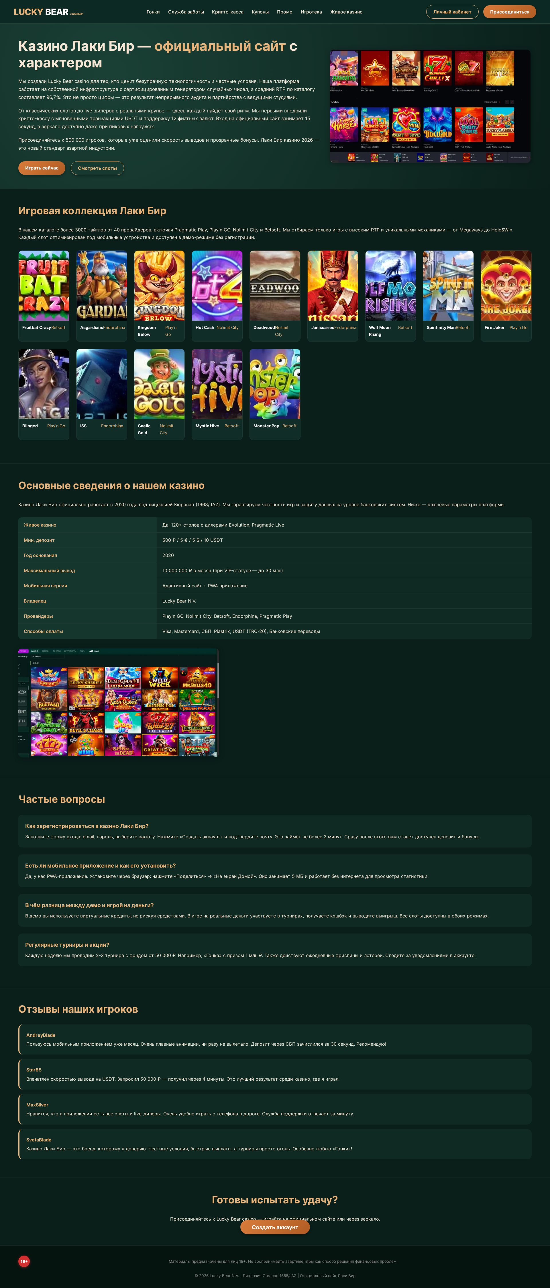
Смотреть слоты (97, 168)
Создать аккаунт (275, 1227)
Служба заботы (186, 12)
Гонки (153, 12)
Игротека (311, 12)
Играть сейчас (41, 168)
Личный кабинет (452, 12)
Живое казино (346, 12)
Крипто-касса (227, 12)
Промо (284, 12)
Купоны (260, 12)
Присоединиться (509, 12)
